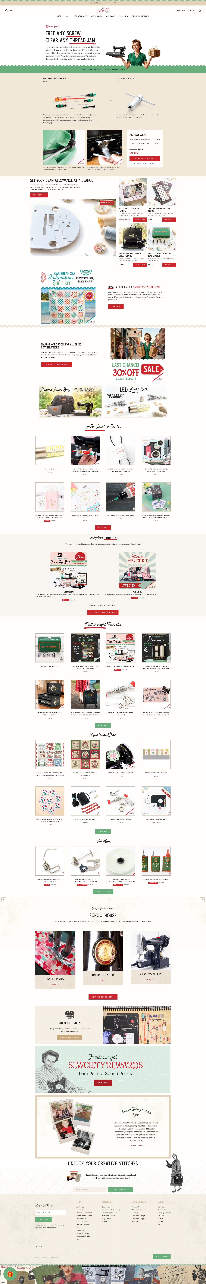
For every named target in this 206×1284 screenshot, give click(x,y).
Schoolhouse (80, 16)
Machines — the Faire (84, 1213)
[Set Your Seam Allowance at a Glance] (73, 227)
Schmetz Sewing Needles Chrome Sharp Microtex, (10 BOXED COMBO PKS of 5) (156, 516)
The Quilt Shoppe (82, 1222)
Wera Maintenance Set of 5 (54, 78)
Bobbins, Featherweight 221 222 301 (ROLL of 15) (120, 714)
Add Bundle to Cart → (144, 158)
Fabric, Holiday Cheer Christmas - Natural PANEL (85, 774)
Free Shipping (95, 3)
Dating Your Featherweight (111, 1210)
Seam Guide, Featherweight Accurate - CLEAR (85, 516)
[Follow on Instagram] (39, 1246)
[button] (50, 467)
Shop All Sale (103, 892)
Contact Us (135, 1207)
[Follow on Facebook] (36, 1246)
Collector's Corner (83, 1233)
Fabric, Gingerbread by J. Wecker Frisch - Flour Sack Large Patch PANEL (50, 774)
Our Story (161, 1207)
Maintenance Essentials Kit (156, 819)
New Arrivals (81, 1219)
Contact (110, 16)
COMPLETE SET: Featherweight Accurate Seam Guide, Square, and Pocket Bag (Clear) (50, 517)
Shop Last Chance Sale (56, 364)
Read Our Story (135, 1145)
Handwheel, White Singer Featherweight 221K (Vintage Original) (121, 880)
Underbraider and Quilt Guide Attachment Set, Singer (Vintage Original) (85, 881)
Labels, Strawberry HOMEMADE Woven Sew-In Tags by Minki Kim (50, 820)
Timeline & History (103, 975)
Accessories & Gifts (83, 1236)
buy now (115, 307)
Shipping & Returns (138, 1210)
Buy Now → (39, 195)
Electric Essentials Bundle (85, 819)
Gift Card (161, 1216)
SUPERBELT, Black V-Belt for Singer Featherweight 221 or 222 (120, 470)
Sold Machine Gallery (84, 1216)
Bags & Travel (81, 1230)
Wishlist (160, 1219)
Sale (68, 16)
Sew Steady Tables (83, 1224)
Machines (123, 16)
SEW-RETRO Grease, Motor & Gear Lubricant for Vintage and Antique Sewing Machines (85, 470)
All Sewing (80, 1207)
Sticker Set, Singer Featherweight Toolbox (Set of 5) (49, 714)
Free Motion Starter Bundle (121, 819)
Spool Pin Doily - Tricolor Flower (120, 773)
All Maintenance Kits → (102, 612)
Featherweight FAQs (109, 1213)
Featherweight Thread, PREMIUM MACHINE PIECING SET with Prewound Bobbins (156, 668)
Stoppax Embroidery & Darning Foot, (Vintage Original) (50, 880)
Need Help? (181, 10)
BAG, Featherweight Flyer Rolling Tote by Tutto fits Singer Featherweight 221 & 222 (85, 714)
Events (104, 1222)
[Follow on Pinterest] (42, 1246)
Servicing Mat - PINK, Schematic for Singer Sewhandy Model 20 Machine (156, 714)
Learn (54, 984)
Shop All (103, 527)
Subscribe (120, 1190)
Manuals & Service (108, 1216)
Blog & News (106, 1219)
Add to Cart (139, 219)
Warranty (134, 1213)
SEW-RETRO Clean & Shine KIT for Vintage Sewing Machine (156, 470)
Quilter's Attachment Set (50, 666)
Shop (59, 16)
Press (159, 1224)
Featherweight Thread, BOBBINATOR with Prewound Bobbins (85, 667)
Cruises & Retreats (140, 16)
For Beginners (55, 979)
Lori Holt (79, 1227)
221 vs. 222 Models (150, 974)
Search (9, 10)
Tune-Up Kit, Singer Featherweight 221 (120, 666)
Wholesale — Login (138, 1216)
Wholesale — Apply (138, 1219)
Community (96, 16)
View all (103, 831)
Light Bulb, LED (50, 469)
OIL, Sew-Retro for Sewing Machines (121, 515)
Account (193, 10)
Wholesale (161, 1256)
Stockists (134, 1222)
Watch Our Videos (69, 1037)
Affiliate (160, 1222)
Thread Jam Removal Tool (126, 78)
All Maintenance (82, 1210)
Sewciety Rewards (164, 1213)
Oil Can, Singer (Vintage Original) (156, 879)
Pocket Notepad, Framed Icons (156, 773)
